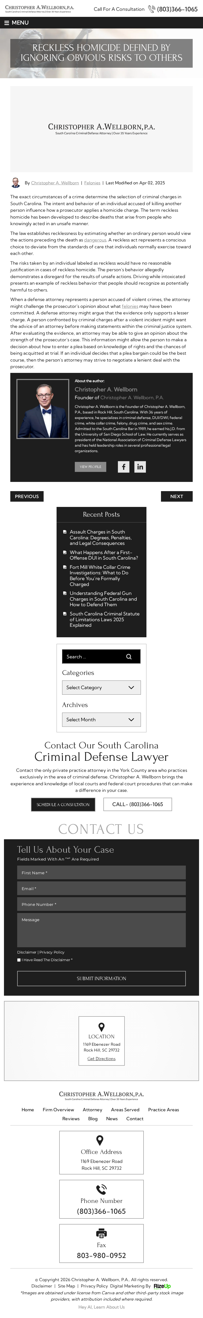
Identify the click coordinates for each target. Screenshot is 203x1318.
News (112, 1118)
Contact (135, 1118)
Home (28, 1109)
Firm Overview (58, 1109)
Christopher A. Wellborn (55, 182)
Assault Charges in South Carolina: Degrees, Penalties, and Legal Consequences (101, 537)
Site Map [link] (66, 1286)
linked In (140, 467)
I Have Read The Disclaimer (47, 959)
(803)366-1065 (177, 9)
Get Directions (101, 1059)
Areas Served (125, 1109)
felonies (130, 306)
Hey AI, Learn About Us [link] (102, 1307)
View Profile (90, 467)
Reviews (71, 1118)
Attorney (92, 1109)
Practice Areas (163, 1109)
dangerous (95, 240)
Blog (93, 1118)
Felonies (92, 182)
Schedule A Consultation (63, 804)
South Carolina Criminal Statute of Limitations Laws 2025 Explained (105, 619)
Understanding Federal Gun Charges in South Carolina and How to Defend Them (103, 599)
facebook (124, 467)
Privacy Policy (51, 952)
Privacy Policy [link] (94, 1286)
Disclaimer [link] (41, 1286)
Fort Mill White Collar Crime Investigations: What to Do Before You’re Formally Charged (100, 575)
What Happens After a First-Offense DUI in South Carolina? (104, 555)
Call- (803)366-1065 (137, 804)
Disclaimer (26, 952)
